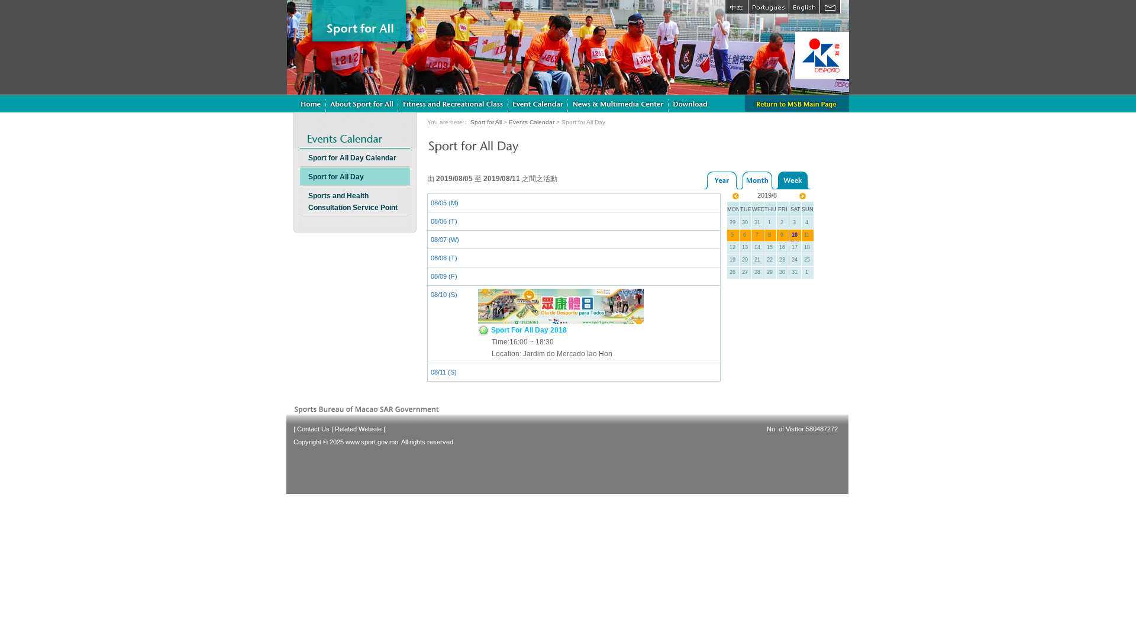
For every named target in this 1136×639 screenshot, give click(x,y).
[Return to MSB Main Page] (797, 103)
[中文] (736, 7)
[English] (804, 7)
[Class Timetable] (538, 103)
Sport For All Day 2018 (528, 330)
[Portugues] (768, 7)
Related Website (358, 429)
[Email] (830, 7)
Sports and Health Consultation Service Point (353, 202)
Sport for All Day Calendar (352, 158)
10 (795, 235)
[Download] (691, 103)
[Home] (311, 103)
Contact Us (313, 429)
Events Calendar (531, 122)
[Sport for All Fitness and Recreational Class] (453, 103)
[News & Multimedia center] (618, 103)
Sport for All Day (336, 177)
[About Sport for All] (362, 103)
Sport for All (486, 122)
